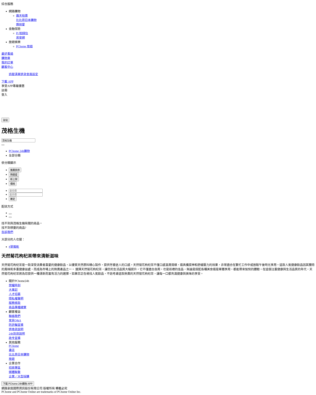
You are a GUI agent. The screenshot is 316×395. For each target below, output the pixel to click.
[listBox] (158, 206)
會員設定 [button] (32, 74)
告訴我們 (7, 232)
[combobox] (158, 132)
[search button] (2, 144)
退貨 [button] (23, 74)
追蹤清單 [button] (14, 74)
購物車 (5, 58)
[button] (158, 24)
